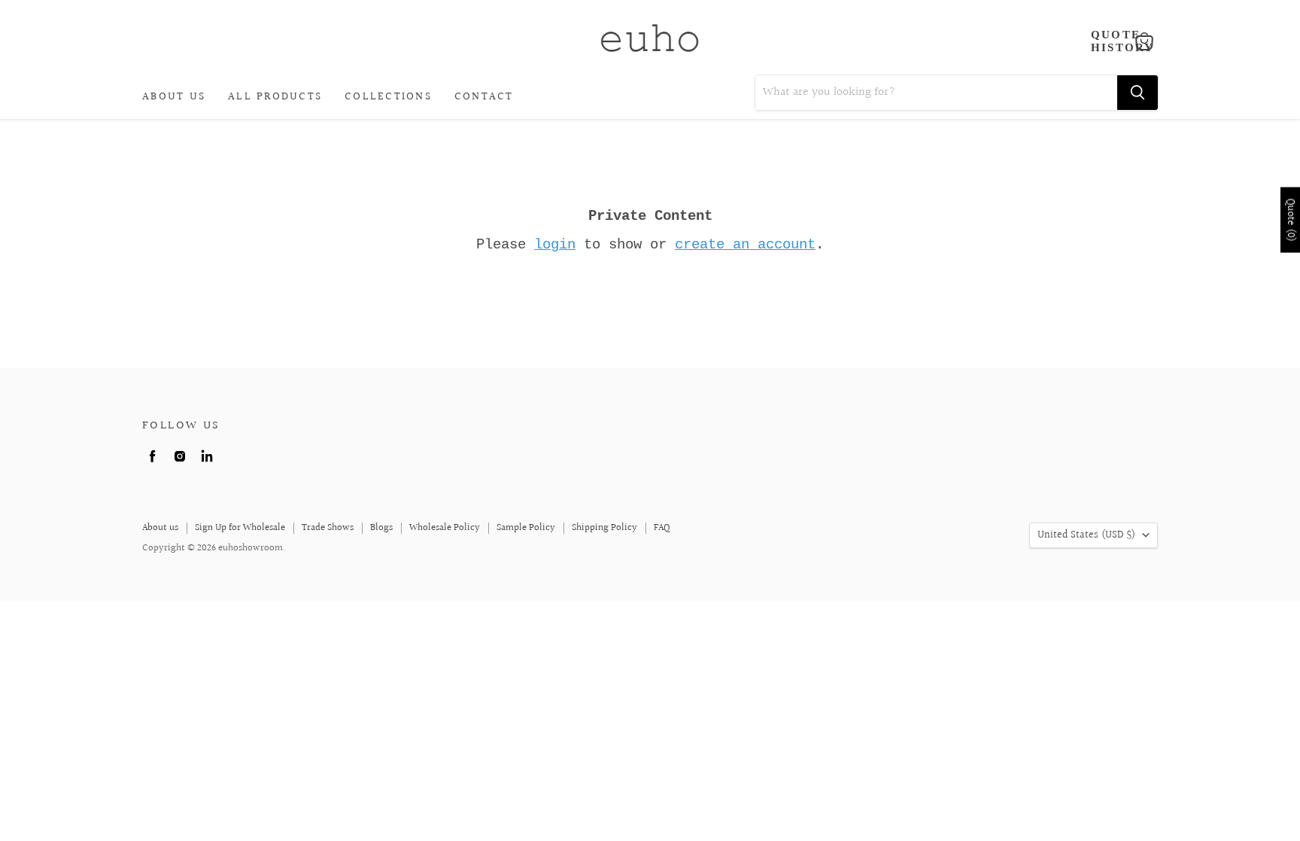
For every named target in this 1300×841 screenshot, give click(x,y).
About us (160, 527)
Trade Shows (328, 527)
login (555, 244)
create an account (745, 244)
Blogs (381, 527)
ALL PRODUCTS (275, 96)
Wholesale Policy (444, 527)
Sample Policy (526, 527)
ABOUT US (173, 96)
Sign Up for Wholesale (240, 527)
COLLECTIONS (388, 96)
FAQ (662, 527)
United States (1086, 535)
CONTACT (484, 96)
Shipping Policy (604, 527)
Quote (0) (1290, 220)
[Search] (1137, 92)
